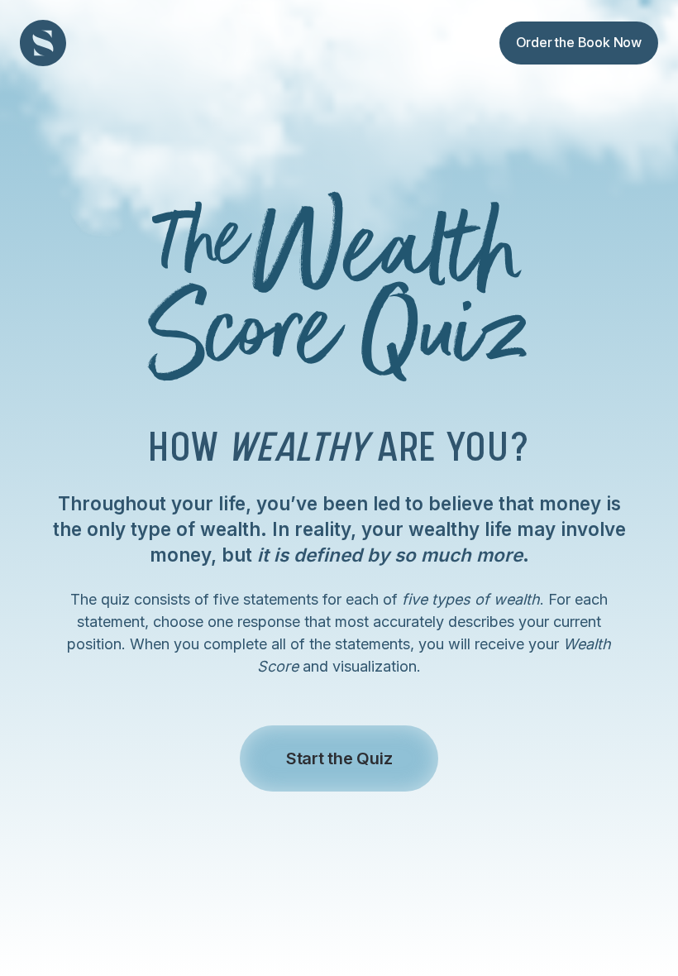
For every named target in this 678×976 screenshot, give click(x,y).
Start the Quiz (339, 758)
